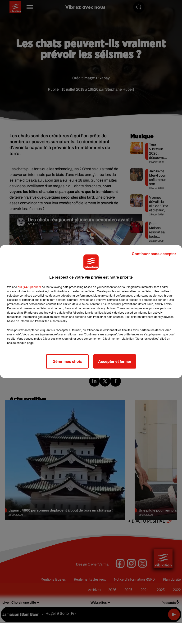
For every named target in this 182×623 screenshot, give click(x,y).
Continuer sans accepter (154, 253)
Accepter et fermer (114, 361)
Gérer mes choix (67, 361)
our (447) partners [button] (29, 287)
